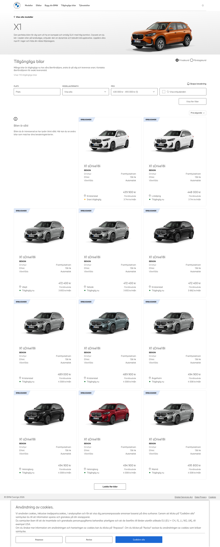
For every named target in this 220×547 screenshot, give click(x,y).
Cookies (212, 497)
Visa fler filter (192, 101)
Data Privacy (201, 497)
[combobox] (85, 91)
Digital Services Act (184, 497)
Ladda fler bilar (110, 486)
